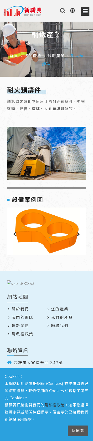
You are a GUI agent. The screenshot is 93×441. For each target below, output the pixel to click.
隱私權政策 (55, 405)
